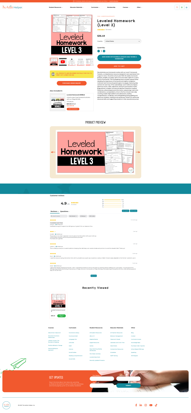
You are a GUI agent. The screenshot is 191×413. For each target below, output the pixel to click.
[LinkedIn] (141, 405)
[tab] (65, 211)
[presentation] (53, 152)
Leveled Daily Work (95, 357)
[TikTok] (156, 405)
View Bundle (73, 109)
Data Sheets (113, 346)
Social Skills (72, 359)
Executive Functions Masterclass (53, 336)
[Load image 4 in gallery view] (90, 62)
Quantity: (101, 48)
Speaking (133, 352)
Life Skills (71, 342)
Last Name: (122, 375)
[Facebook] (136, 405)
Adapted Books (94, 339)
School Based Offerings (137, 349)
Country (100, 41)
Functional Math (73, 336)
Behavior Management (116, 336)
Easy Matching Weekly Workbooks (96, 349)
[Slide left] (51, 62)
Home (98, 16)
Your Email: (96, 382)
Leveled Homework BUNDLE (76, 95)
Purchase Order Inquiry (72, 83)
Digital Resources (94, 342)
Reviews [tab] (55, 211)
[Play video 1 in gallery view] (63, 62)
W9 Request (134, 355)
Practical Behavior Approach (53, 349)
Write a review (133, 210)
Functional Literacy (74, 332)
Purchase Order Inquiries (138, 346)
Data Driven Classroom (54, 332)
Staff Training (114, 355)
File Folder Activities (95, 354)
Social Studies (72, 352)
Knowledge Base (135, 342)
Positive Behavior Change (55, 345)
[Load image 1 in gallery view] (54, 62)
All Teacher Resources (116, 332)
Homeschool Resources (116, 349)
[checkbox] (92, 216)
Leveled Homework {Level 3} (58, 310)
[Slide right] (93, 62)
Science (71, 349)
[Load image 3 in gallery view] (81, 62)
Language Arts (73, 339)
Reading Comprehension (75, 355)
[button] (176, 7)
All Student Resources (96, 332)
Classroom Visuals (115, 339)
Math (70, 346)
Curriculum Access (136, 339)
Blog (132, 332)
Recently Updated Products (97, 360)
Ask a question (126, 210)
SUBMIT (128, 385)
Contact (133, 336)
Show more (93, 275)
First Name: (96, 375)
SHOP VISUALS (114, 1)
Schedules (113, 352)
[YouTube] (150, 405)
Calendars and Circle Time (117, 342)
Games (91, 346)
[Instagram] (146, 405)
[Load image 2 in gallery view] (72, 62)
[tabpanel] (93, 247)
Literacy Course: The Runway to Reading (53, 341)
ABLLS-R (92, 336)
